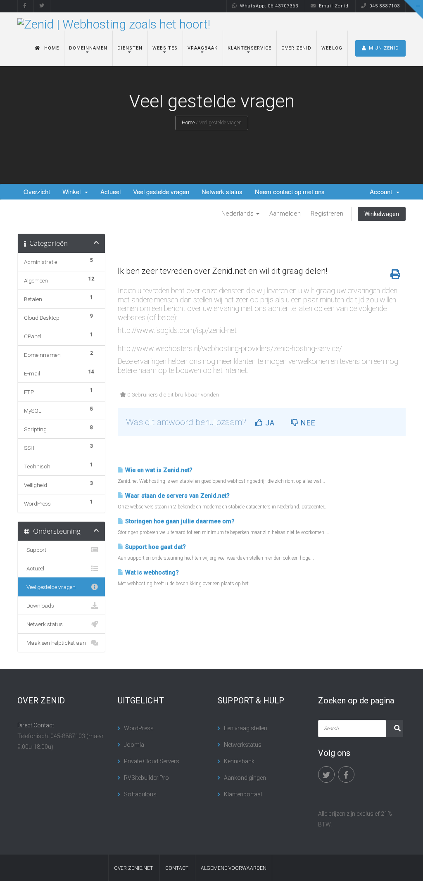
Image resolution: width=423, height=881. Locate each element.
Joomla (134, 744)
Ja (269, 422)
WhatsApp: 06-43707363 (269, 6)
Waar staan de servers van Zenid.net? (177, 495)
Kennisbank (239, 761)
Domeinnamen (88, 48)
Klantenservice (249, 48)
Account (382, 191)
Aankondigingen (245, 777)
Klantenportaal (243, 794)
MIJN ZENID (384, 48)
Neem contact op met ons (290, 191)
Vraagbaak (203, 48)
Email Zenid (334, 6)
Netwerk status (222, 191)
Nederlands (238, 213)
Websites (165, 48)
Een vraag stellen (245, 728)
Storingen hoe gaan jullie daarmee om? (179, 521)
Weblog (331, 48)
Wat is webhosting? (151, 572)
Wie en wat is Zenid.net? (158, 470)
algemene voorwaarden (233, 868)
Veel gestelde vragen (161, 191)
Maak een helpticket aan (55, 642)
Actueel (110, 191)
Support (35, 549)
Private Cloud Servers (151, 761)
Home (51, 48)
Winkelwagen (381, 214)
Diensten (130, 48)
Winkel (73, 191)
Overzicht (37, 191)
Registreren (327, 213)
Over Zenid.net (133, 868)
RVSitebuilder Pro (146, 777)
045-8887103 (384, 6)
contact (176, 868)
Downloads (39, 605)
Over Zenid (296, 48)
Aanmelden (285, 213)
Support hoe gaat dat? (155, 547)
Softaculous (140, 794)
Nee (307, 422)
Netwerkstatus (242, 744)
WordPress (139, 728)
